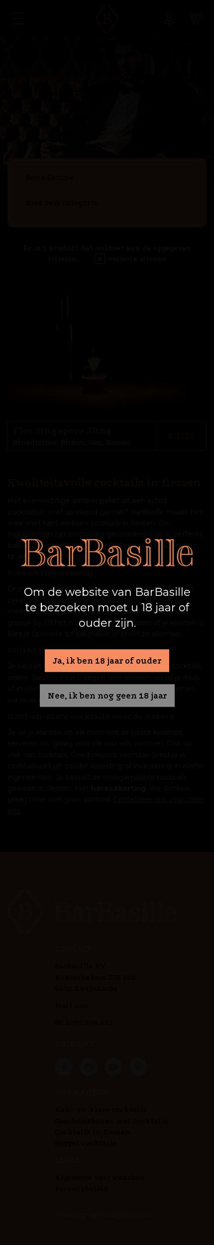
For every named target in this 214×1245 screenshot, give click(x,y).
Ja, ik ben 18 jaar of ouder (107, 660)
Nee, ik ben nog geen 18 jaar (107, 696)
